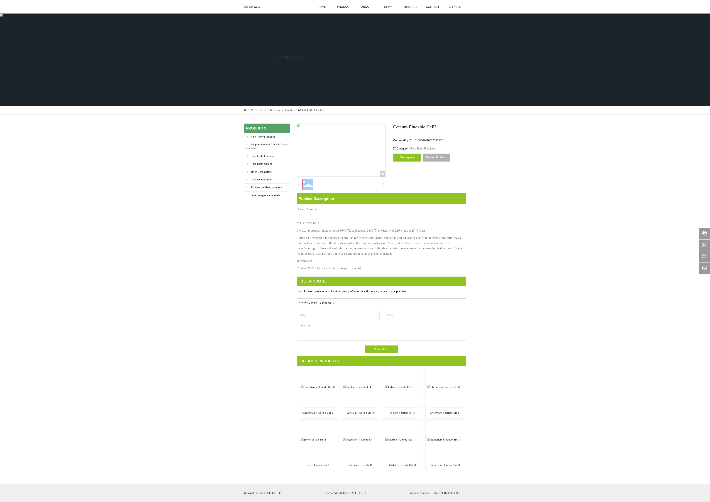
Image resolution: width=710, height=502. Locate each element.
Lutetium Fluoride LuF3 (360, 412)
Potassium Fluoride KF (360, 465)
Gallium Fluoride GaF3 (402, 465)
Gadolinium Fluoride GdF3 (317, 412)
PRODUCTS (258, 110)
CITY (363, 492)
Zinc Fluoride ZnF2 (318, 465)
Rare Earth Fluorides (282, 110)
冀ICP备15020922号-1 (447, 492)
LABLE (354, 492)
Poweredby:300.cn (337, 492)
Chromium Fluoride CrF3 (444, 412)
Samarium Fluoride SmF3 (445, 465)
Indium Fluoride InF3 (402, 412)
